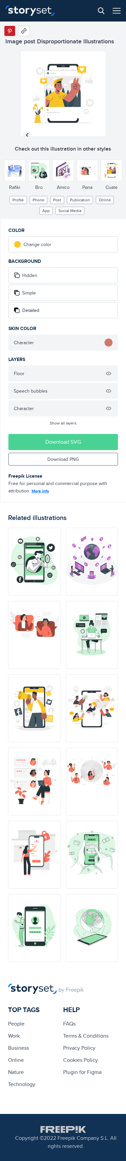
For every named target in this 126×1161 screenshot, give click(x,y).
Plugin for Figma (82, 1072)
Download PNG (63, 459)
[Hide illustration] (108, 373)
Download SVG (63, 442)
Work (14, 1036)
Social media (69, 210)
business (18, 1048)
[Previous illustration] (27, 135)
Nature (16, 1072)
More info (40, 491)
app (46, 210)
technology (21, 1084)
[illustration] (34, 562)
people (16, 1024)
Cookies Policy (80, 1060)
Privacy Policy (79, 1048)
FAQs (69, 1024)
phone (38, 200)
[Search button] (101, 10)
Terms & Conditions (86, 1036)
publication (80, 200)
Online (105, 200)
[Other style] (15, 170)
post (57, 200)
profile (18, 200)
